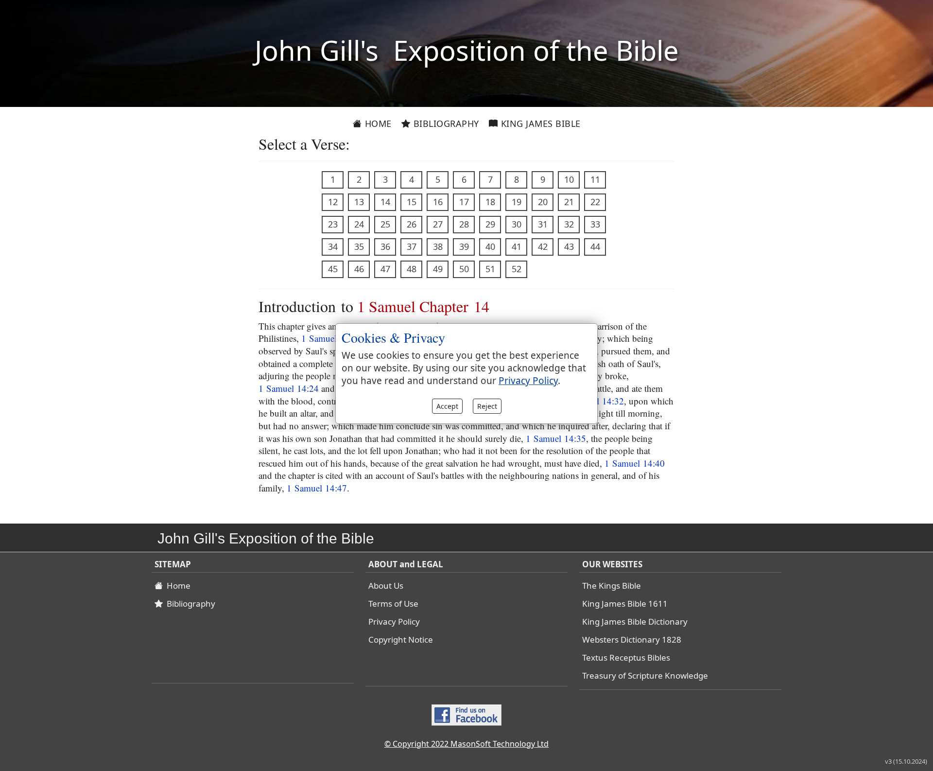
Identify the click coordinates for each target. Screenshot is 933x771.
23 (333, 224)
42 (543, 246)
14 (385, 202)
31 (543, 224)
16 (438, 202)
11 (595, 179)
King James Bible (539, 123)
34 (333, 246)
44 (595, 246)
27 (438, 224)
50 (464, 269)
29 (490, 224)
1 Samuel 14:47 (317, 488)
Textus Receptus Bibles (626, 657)
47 (385, 269)
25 (385, 224)
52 (516, 269)
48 (411, 269)
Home (377, 123)
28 (464, 224)
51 (490, 269)
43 (569, 246)
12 (333, 202)
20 (543, 202)
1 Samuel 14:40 (635, 463)
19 (516, 202)
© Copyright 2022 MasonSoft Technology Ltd (466, 743)
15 (411, 202)
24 (359, 224)
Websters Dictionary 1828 (631, 639)
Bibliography (445, 123)
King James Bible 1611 (625, 603)
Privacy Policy (394, 621)
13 (359, 202)
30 (516, 224)
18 (490, 202)
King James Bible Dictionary (635, 621)
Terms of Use (393, 603)
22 (595, 202)
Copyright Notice (400, 639)
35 (359, 246)
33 (595, 224)
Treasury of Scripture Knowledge (645, 675)
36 (385, 246)
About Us (385, 585)
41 (516, 246)
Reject (487, 406)
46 (359, 269)
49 (438, 269)
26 (411, 224)
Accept (447, 406)
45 (333, 269)
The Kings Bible (611, 585)
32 (569, 224)
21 (569, 202)
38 (438, 246)
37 (411, 246)
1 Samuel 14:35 (556, 438)
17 (464, 202)
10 (569, 179)
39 (464, 246)
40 (490, 246)
